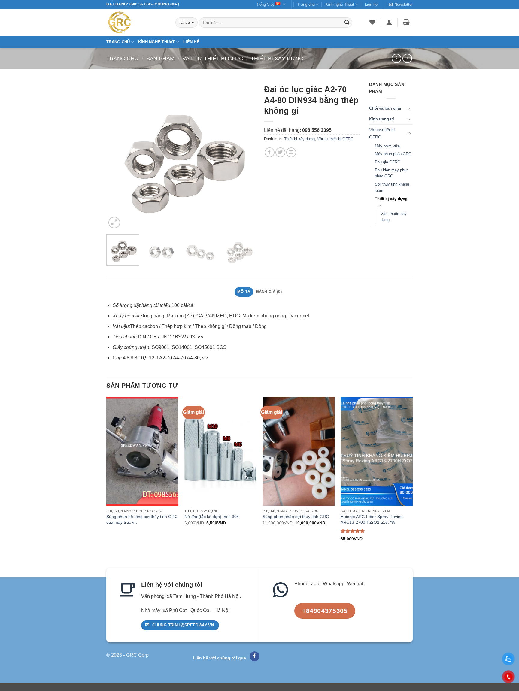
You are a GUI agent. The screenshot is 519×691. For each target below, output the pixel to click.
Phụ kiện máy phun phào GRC (391, 173)
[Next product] (396, 58)
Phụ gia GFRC (387, 162)
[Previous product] (407, 58)
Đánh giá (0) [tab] (269, 291)
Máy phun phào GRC (393, 154)
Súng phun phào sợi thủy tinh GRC (296, 516)
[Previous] (116, 155)
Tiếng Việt (265, 4)
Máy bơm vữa (387, 146)
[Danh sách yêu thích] (372, 22)
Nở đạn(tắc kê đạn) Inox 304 (211, 516)
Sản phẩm (160, 58)
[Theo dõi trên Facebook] (255, 656)
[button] (401, 4)
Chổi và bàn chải (385, 108)
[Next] (244, 155)
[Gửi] (347, 22)
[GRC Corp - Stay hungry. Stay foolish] (136, 22)
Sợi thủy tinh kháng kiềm (392, 187)
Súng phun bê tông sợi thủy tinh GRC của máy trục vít (142, 519)
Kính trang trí (381, 119)
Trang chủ (306, 4)
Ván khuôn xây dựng (394, 216)
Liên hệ (371, 4)
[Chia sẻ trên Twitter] (280, 152)
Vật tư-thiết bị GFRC (212, 58)
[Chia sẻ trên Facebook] (270, 152)
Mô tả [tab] (243, 291)
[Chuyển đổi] (409, 108)
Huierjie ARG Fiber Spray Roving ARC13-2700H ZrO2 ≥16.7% (372, 519)
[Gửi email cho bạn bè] (291, 152)
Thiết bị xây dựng (277, 58)
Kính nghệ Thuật (339, 4)
